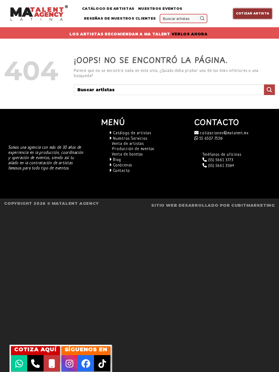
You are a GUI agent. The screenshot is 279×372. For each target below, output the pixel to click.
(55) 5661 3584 (220, 166)
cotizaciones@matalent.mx (223, 133)
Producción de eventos (133, 149)
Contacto (121, 171)
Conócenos (122, 165)
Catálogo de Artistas (108, 9)
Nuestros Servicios (129, 138)
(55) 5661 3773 (220, 160)
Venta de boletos (127, 154)
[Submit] (202, 18)
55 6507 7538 (210, 138)
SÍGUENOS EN (86, 349)
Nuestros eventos (160, 9)
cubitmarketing (253, 205)
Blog (116, 160)
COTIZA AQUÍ (35, 349)
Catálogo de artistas (131, 133)
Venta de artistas (128, 144)
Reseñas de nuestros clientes (120, 18)
